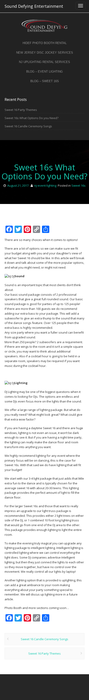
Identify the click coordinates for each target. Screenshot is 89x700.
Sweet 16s (78, 185)
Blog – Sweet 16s (44, 81)
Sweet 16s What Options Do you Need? (31, 118)
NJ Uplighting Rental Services (44, 62)
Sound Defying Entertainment (34, 6)
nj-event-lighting (45, 185)
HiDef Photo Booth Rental (45, 43)
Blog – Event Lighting (44, 71)
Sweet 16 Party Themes (21, 110)
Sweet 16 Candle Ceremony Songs (28, 126)
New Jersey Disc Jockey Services (44, 52)
